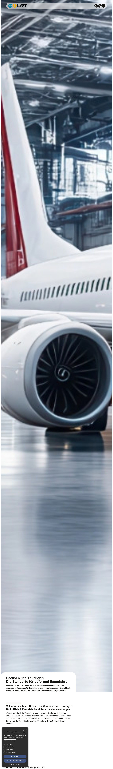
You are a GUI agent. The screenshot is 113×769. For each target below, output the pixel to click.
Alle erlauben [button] (15, 756)
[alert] (15, 747)
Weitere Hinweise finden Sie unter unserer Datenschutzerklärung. (14, 739)
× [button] (26, 729)
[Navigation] (103, 6)
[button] (4, 752)
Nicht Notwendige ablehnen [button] (15, 761)
